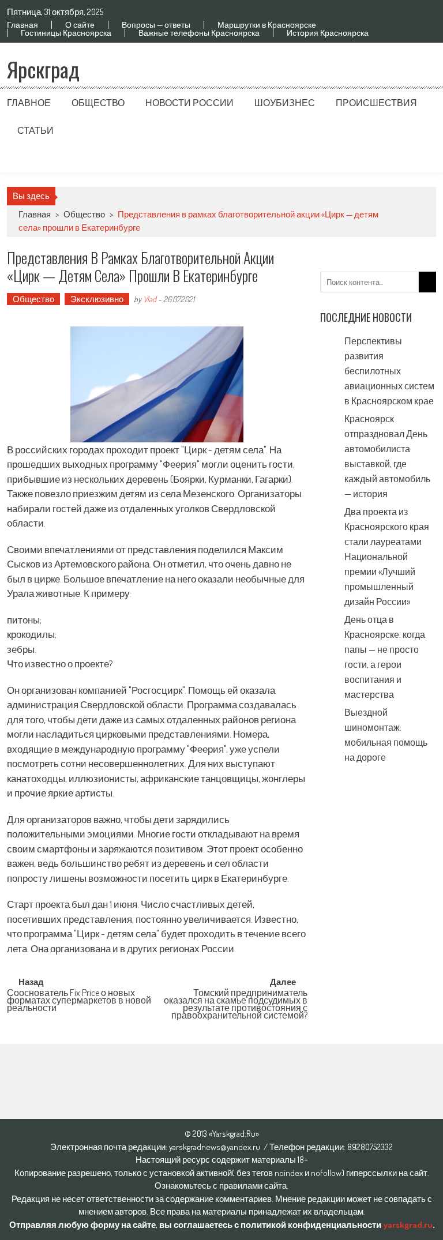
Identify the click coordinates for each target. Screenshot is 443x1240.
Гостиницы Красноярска (66, 33)
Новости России (189, 102)
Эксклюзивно (96, 299)
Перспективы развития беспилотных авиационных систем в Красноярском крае (389, 371)
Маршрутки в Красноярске (266, 25)
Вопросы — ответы (156, 25)
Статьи (35, 130)
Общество (98, 102)
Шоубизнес (284, 102)
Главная (22, 25)
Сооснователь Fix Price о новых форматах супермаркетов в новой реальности (79, 998)
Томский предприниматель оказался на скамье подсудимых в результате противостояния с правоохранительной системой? (235, 998)
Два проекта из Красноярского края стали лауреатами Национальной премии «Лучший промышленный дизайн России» (386, 556)
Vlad (149, 299)
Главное (29, 102)
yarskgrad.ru (408, 1224)
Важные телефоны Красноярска (199, 33)
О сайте (80, 25)
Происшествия (376, 102)
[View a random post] (418, 158)
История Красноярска (328, 33)
